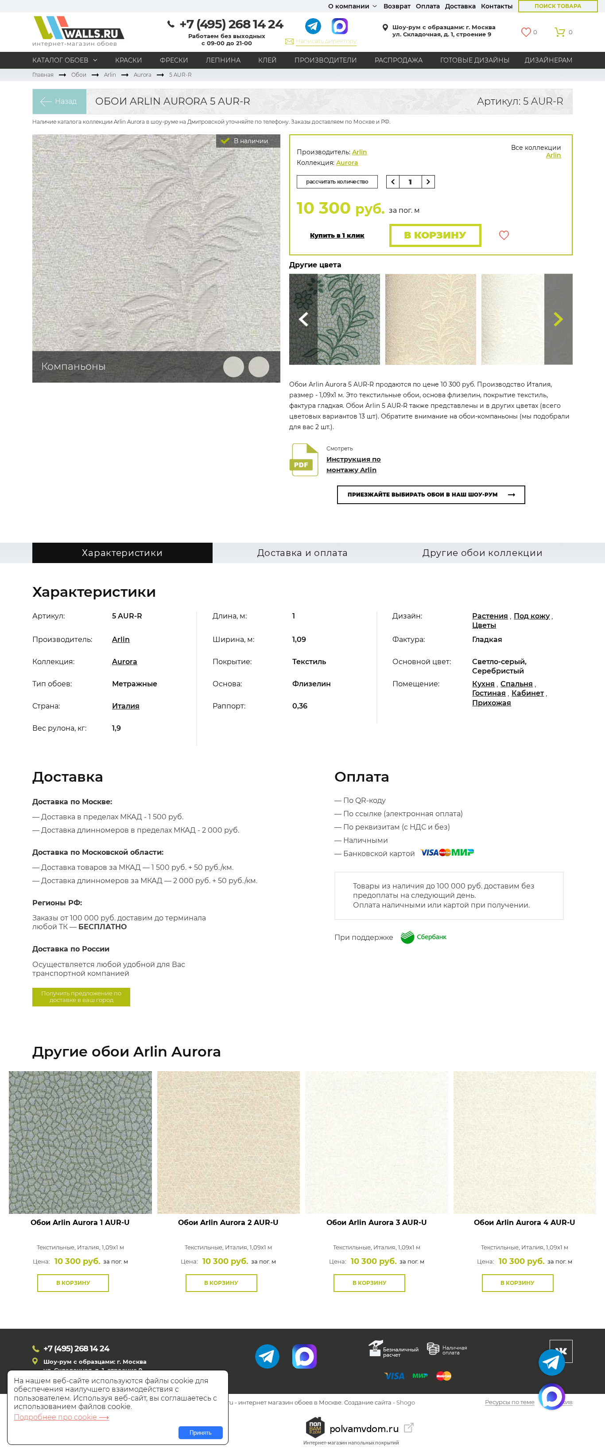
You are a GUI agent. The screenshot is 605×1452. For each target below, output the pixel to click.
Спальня (516, 684)
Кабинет (528, 693)
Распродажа (399, 60)
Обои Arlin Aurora (80, 1222)
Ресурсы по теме (510, 1402)
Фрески (174, 60)
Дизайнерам (549, 60)
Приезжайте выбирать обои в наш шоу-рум (423, 494)
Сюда (303, 319)
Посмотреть (80, 1193)
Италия (126, 706)
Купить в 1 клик (337, 235)
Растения (490, 616)
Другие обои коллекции (483, 553)
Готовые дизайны (475, 60)
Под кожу (532, 616)
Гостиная (489, 693)
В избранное (504, 235)
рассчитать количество (337, 181)
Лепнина (223, 60)
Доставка (460, 6)
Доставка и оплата (302, 553)
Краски (128, 60)
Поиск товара (558, 6)
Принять (201, 1432)
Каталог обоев (60, 60)
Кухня (483, 684)
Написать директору (326, 40)
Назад (66, 101)
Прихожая (491, 703)
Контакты (497, 6)
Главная (43, 74)
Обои (78, 74)
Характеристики (122, 553)
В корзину (435, 235)
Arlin (110, 74)
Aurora (142, 74)
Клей (267, 60)
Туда (558, 319)
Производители (326, 60)
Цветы (484, 625)
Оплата (428, 6)
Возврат (397, 6)
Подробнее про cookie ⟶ (61, 1417)
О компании (348, 6)
